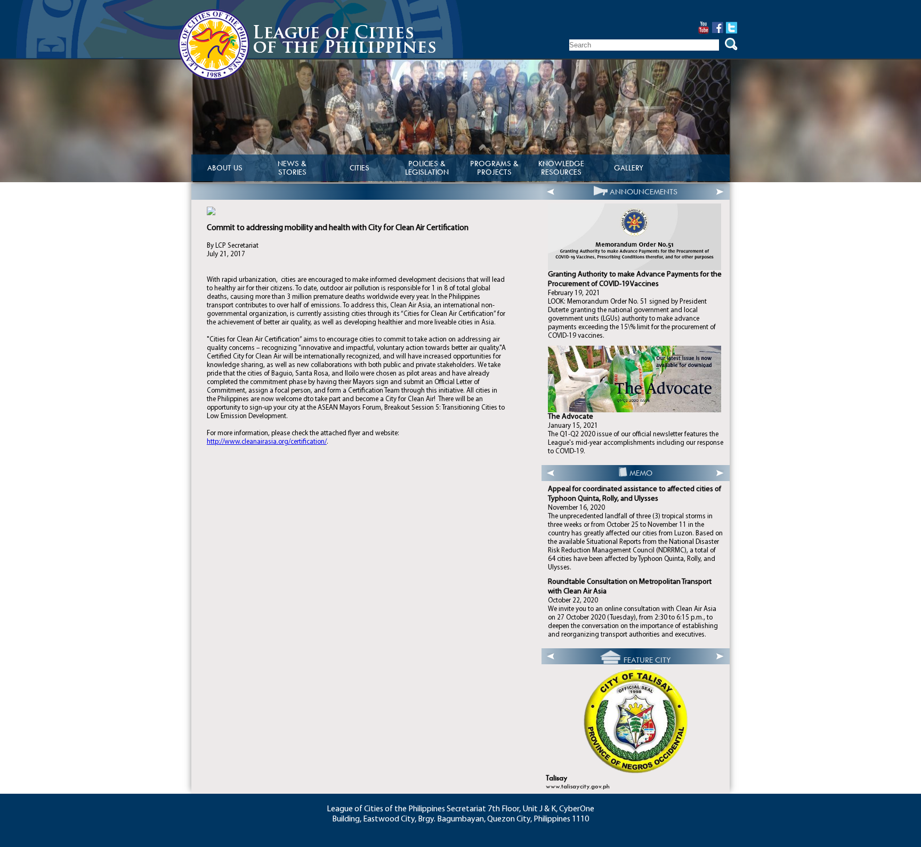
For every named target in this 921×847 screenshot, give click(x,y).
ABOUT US (225, 168)
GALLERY (628, 168)
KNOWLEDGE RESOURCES (561, 167)
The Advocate (570, 417)
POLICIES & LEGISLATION (427, 167)
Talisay (557, 778)
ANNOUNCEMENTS (643, 192)
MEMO (640, 473)
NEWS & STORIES (292, 167)
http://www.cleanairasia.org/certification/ (267, 441)
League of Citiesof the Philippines (345, 41)
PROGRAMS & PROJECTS (494, 167)
